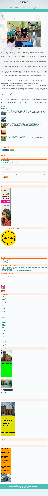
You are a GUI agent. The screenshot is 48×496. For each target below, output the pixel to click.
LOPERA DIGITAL (24, 2)
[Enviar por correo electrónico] (1, 106)
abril (2, 314)
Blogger (32, 485)
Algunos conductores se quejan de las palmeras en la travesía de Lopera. (18, 110)
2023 (3, 301)
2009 (3, 341)
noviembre (4, 303)
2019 (3, 325)
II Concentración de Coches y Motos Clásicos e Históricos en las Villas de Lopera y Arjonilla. (21, 123)
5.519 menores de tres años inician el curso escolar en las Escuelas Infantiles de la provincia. (24, 16)
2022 (3, 321)
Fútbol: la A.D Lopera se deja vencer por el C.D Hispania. (15, 136)
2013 (3, 334)
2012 (3, 336)
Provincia (11, 7)
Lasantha (26, 486)
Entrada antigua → (43, 143)
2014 (3, 333)
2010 (3, 339)
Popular (3, 155)
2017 (3, 328)
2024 (3, 299)
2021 (3, 322)
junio (3, 311)
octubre (3, 305)
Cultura (29, 7)
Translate (9, 169)
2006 (3, 345)
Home (2, 13)
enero (3, 319)
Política (6, 7)
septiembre (4, 306)
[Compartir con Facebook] (4, 106)
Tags (7, 155)
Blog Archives (13, 155)
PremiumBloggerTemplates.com (33, 486)
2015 (3, 331)
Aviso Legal (3, 392)
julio (2, 309)
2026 (3, 296)
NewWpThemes (15, 486)
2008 (3, 342)
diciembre (3, 302)
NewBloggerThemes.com (24, 487)
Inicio (2, 7)
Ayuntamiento (17, 7)
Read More (43, 112)
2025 (3, 298)
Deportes (34, 7)
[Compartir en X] (3, 106)
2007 (3, 344)
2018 (3, 327)
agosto (3, 308)
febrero (3, 317)
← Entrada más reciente (5, 143)
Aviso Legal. (24, 7)
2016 (3, 330)
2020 (3, 324)
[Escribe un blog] (2, 106)
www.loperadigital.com (6, 18)
